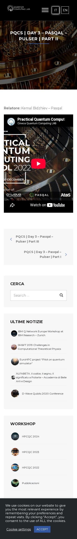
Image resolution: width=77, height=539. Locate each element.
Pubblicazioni (30, 483)
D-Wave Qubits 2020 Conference (42, 393)
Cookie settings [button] (18, 529)
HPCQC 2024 (30, 436)
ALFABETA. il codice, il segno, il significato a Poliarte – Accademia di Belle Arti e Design (41, 377)
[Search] (61, 295)
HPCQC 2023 (30, 452)
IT (55, 10)
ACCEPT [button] (42, 529)
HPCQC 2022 (30, 467)
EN (65, 10)
